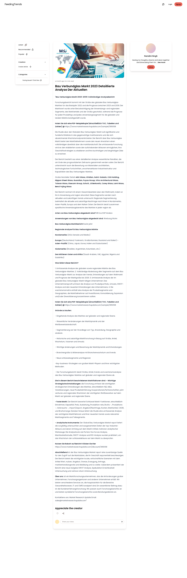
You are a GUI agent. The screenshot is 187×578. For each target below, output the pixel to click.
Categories (22, 74)
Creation (21, 62)
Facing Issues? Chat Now (31, 80)
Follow (151, 67)
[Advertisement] (93, 24)
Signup (178, 4)
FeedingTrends (13, 4)
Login (170, 4)
